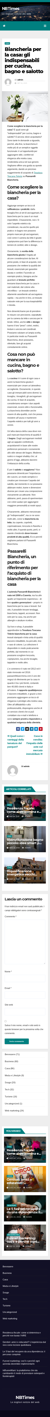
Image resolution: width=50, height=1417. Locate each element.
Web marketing (12, 1111)
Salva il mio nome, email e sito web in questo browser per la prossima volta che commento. (24, 1029)
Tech (7, 1089)
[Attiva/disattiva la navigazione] (45, 25)
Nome (8, 971)
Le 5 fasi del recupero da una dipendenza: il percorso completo (23, 1212)
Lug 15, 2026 (15, 1217)
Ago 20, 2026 (15, 1158)
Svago (8, 1082)
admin (20, 80)
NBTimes (10, 8)
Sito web (9, 1005)
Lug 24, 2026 (15, 1188)
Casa (7, 43)
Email (8, 988)
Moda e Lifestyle (13, 1075)
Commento (10, 916)
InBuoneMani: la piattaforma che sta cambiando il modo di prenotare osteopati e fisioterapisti (24, 1373)
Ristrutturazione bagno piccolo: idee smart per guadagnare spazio (25, 843)
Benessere (10, 1054)
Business (9, 1061)
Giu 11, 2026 (14, 1246)
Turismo (9, 1096)
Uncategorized (12, 1103)
